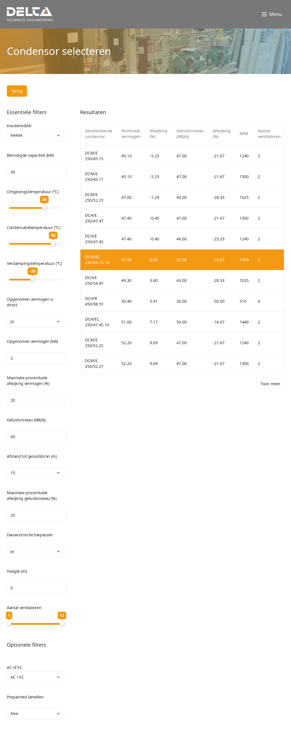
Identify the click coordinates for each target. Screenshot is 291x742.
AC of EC (14, 667)
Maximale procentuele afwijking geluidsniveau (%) (32, 495)
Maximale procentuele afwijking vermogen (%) (28, 380)
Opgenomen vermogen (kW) (32, 341)
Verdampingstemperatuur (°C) (34, 263)
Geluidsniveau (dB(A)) (26, 419)
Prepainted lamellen (25, 697)
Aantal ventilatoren (24, 607)
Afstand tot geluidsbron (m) (32, 456)
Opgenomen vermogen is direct (30, 302)
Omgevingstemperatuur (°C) (32, 191)
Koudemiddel (19, 125)
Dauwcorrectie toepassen (30, 534)
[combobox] (35, 135)
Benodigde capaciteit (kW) (30, 155)
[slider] (44, 207)
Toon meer (270, 383)
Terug (16, 91)
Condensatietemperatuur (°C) (33, 227)
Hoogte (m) (17, 571)
